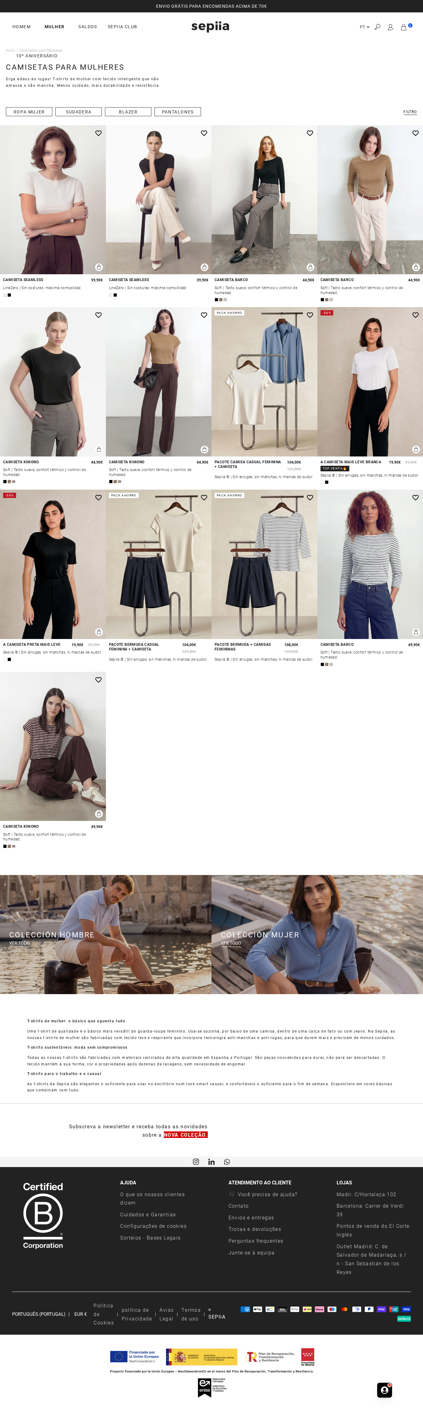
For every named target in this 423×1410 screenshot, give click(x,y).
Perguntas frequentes (256, 1240)
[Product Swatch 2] (9, 295)
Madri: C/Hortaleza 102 (367, 1194)
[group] (211, 6)
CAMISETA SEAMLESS (23, 279)
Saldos (87, 26)
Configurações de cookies (153, 1226)
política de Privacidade (137, 1314)
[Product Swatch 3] (225, 300)
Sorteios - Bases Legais (150, 1237)
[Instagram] (196, 1161)
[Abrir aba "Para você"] (384, 1390)
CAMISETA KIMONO (21, 462)
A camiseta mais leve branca (351, 462)
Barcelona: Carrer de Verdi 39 (370, 1210)
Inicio (10, 50)
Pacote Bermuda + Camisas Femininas (243, 647)
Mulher (54, 26)
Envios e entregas (251, 1217)
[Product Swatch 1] (5, 295)
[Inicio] (210, 27)
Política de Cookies (104, 1314)
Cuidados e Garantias (148, 1214)
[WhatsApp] (227, 1161)
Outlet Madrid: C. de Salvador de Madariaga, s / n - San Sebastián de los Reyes (371, 1259)
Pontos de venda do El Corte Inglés (373, 1230)
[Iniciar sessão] (390, 27)
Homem (21, 26)
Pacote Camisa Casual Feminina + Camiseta (248, 464)
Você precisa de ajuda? (268, 1194)
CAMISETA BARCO (231, 279)
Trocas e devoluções (255, 1229)
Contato (239, 1205)
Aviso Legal (166, 1314)
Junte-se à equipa (252, 1252)
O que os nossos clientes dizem (152, 1198)
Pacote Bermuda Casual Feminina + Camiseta (134, 647)
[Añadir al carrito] (99, 267)
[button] (377, 27)
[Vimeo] (211, 1161)
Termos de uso (191, 1314)
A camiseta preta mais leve (31, 644)
